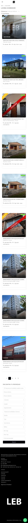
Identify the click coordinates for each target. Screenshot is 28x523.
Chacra (2, 477)
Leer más (3, 458)
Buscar (14, 442)
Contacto (3, 469)
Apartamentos (4, 472)
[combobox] (13, 11)
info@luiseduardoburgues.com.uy (9, 465)
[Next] (18, 378)
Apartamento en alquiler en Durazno (15, 238)
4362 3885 (4, 463)
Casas (2, 475)
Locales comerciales (5, 480)
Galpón (2, 478)
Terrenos (2, 482)
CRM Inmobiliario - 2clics (17, 520)
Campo (2, 473)
